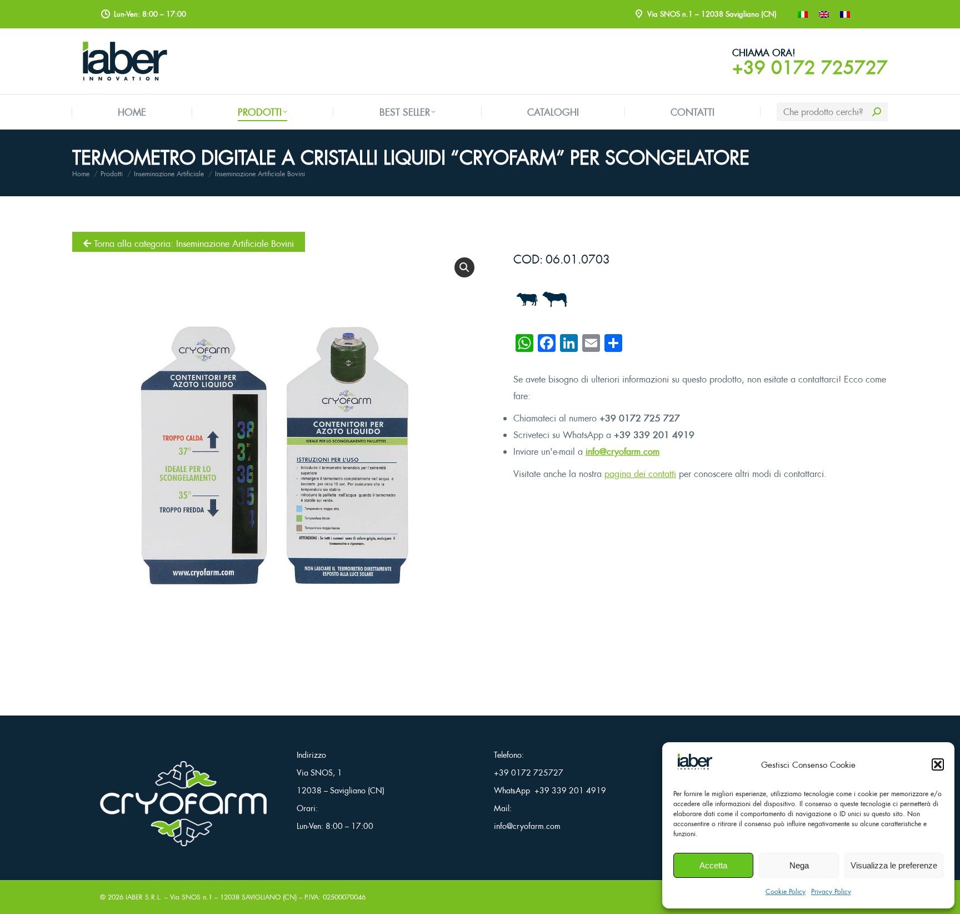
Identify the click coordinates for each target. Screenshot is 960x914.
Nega (799, 865)
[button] (937, 764)
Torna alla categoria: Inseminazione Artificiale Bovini (192, 243)
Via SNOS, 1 (319, 772)
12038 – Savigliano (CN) (340, 790)
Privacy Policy (831, 891)
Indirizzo (311, 754)
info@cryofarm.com (622, 451)
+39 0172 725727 (810, 67)
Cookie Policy (786, 891)
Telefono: (509, 754)
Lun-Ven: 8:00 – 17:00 (335, 826)
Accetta (713, 865)
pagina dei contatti (640, 474)
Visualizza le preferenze (894, 865)
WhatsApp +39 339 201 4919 (550, 790)
